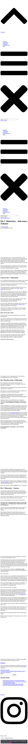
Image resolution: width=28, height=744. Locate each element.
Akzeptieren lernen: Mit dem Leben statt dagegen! (13, 684)
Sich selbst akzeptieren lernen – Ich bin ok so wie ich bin (14, 681)
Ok (10, 742)
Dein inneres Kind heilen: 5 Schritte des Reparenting (14, 680)
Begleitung (3, 662)
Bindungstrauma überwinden (9, 682)
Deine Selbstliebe (22, 594)
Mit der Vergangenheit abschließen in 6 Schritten (13, 685)
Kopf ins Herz (5, 482)
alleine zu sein (21, 304)
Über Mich (24, 666)
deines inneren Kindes (15, 412)
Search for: (3, 119)
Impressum (3, 727)
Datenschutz (3, 731)
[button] (14, 83)
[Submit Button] (17, 119)
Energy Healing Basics (5, 218)
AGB (2, 733)
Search (2, 673)
